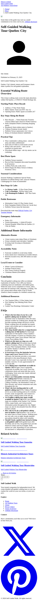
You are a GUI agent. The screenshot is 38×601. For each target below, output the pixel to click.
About (15, 5)
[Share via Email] (8, 477)
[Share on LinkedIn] (5, 477)
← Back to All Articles (8, 473)
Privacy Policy (10, 507)
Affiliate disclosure (31, 22)
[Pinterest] (19, 595)
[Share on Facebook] (3, 477)
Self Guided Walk (7, 3)
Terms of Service (10, 509)
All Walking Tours (7, 5)
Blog (6, 11)
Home (7, 9)
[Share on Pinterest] (7, 477)
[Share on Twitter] (2, 477)
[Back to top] (2, 479)
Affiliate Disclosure (11, 510)
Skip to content (6, 2)
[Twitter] (19, 558)
